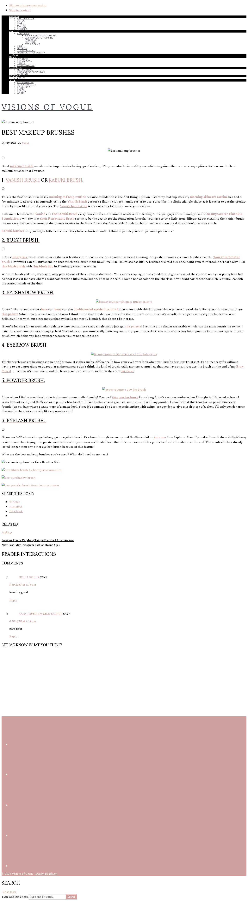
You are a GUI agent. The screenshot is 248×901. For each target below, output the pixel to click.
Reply (13, 600)
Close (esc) (9, 892)
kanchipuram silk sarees (40, 614)
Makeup (7, 532)
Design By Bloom (46, 873)
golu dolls (29, 577)
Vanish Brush (23, 180)
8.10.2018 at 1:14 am (22, 621)
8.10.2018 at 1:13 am (22, 584)
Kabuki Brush (65, 180)
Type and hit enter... (15, 896)
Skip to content (20, 10)
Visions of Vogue (47, 107)
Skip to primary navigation (27, 5)
